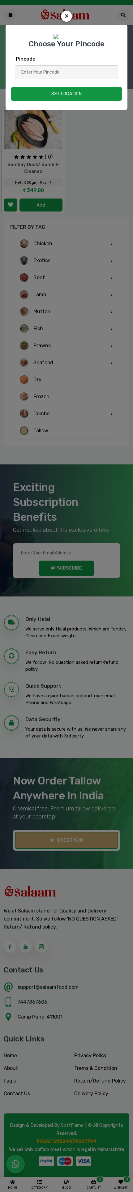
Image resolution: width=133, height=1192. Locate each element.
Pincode (26, 59)
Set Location (66, 93)
